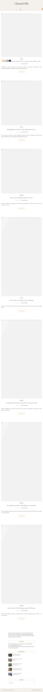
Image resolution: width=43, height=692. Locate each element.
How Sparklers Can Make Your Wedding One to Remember (21, 505)
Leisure (21, 195)
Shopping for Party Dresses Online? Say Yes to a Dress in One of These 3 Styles (21, 61)
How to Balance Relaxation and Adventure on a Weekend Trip (17, 674)
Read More (21, 71)
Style (21, 58)
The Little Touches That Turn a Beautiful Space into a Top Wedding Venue (17, 669)
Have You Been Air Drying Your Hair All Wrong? (21, 300)
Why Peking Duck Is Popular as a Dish (17, 660)
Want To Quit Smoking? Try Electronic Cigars (21, 197)
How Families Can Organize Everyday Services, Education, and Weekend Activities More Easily (17, 664)
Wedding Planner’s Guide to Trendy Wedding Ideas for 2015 (21, 129)
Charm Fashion (24, 63)
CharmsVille (21, 3)
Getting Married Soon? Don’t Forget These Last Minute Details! (21, 403)
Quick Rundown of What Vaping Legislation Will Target (21, 608)
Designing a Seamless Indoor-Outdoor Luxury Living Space (16, 655)
